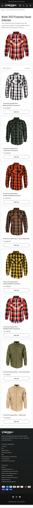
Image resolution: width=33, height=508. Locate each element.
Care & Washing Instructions (8, 460)
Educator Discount (6, 479)
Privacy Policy (5, 465)
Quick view (16, 111)
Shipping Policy (5, 450)
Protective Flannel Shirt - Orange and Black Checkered (11, 194)
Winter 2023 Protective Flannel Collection (16, 9)
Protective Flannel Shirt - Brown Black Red (16, 238)
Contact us (4, 446)
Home (4, 9)
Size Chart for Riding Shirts (8, 444)
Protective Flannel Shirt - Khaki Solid (14, 415)
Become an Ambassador (7, 475)
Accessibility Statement (7, 469)
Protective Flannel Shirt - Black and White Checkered (11, 104)
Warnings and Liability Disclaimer (9, 473)
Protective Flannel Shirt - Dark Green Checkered (10, 149)
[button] (2, 5)
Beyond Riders (14, 501)
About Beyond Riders (7, 452)
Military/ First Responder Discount (10, 477)
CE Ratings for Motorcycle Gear (9, 481)
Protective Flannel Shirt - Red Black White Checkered (11, 328)
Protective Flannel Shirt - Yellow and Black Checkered (11, 282)
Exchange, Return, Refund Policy (9, 456)
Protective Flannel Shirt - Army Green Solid (16, 372)
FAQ (2, 448)
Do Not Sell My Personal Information (10, 471)
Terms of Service (5, 458)
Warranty (4, 467)
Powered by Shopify (21, 501)
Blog (3, 454)
